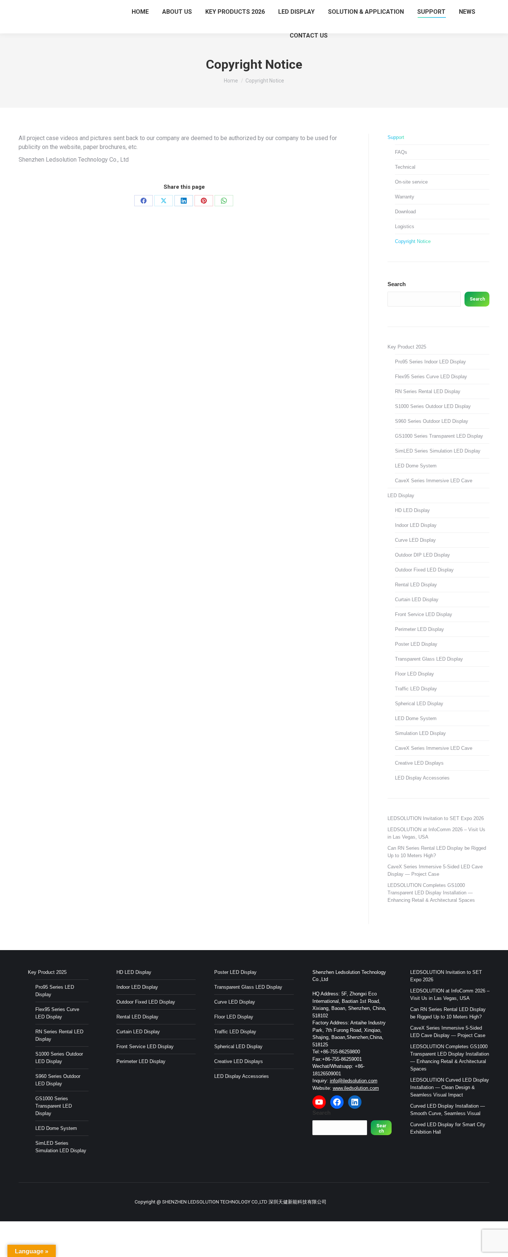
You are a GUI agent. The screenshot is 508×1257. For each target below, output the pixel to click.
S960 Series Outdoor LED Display (431, 421)
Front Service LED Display (423, 614)
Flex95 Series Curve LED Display (431, 376)
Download (405, 211)
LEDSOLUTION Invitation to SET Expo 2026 (436, 818)
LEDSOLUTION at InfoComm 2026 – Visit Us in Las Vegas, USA (436, 833)
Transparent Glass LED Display (429, 659)
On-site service (411, 182)
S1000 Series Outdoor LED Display (433, 406)
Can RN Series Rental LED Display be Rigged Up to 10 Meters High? (437, 851)
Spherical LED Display (419, 703)
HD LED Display (412, 510)
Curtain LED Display (416, 599)
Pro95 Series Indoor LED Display (430, 362)
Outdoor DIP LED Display (422, 555)
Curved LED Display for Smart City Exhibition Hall (447, 1128)
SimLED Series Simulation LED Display (437, 451)
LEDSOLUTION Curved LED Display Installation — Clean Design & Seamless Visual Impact (449, 1087)
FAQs (401, 152)
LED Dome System (416, 466)
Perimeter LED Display (419, 629)
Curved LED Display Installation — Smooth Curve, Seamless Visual (447, 1109)
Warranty (404, 197)
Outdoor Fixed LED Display (424, 570)
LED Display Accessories (422, 778)
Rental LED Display (416, 584)
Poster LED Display (416, 644)
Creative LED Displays (419, 763)
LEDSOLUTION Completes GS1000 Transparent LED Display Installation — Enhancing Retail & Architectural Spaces (431, 892)
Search (397, 284)
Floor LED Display (414, 674)
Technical (405, 167)
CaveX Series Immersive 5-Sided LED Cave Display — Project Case (435, 870)
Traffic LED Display (416, 688)
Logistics (404, 226)
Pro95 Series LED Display (54, 990)
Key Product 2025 (407, 347)
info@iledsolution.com (353, 1080)
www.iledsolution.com (356, 1088)
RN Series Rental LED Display (427, 391)
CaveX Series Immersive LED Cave (433, 480)
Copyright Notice (413, 241)
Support (396, 137)
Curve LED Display (415, 540)
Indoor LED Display (416, 525)
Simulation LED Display (420, 733)
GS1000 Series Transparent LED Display (439, 436)
